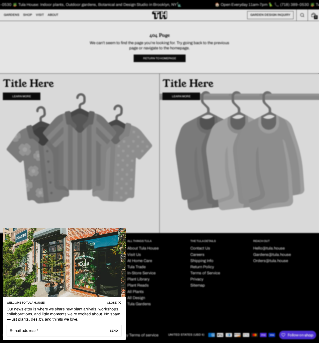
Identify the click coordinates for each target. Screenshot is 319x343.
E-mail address (23, 330)
